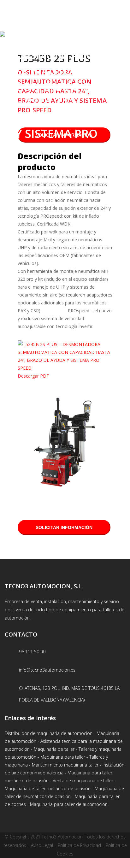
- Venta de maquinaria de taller (81, 781)
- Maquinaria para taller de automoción (67, 804)
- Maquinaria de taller (53, 749)
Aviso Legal (42, 845)
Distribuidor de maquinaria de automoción (48, 733)
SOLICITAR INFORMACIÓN (64, 527)
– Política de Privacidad (77, 845)
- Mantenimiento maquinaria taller (64, 765)
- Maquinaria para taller (60, 757)
